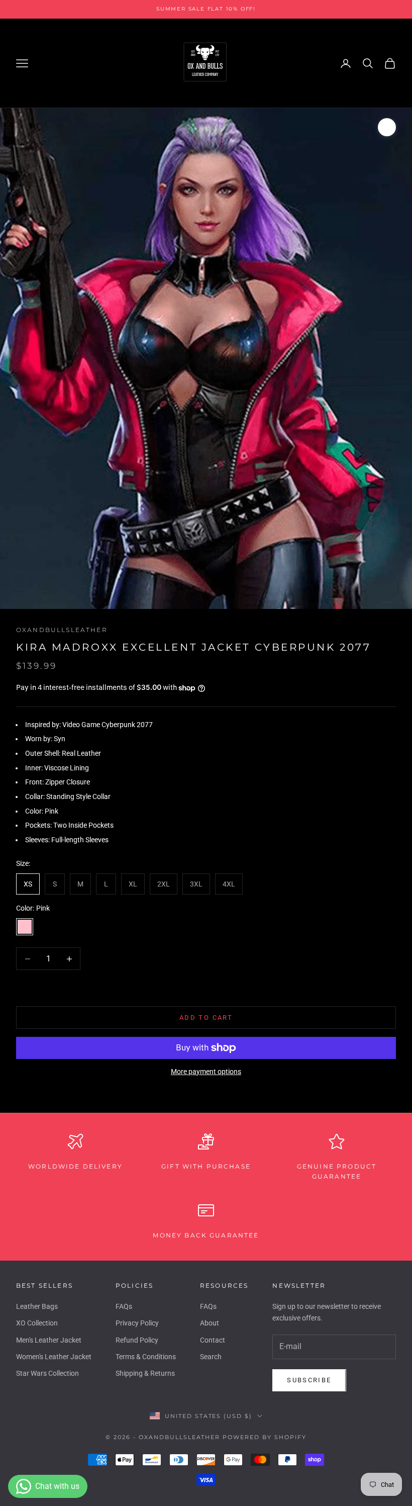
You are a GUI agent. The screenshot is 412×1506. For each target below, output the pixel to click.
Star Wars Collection (47, 1373)
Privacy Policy (137, 1323)
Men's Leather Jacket (48, 1340)
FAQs (124, 1306)
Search (211, 1357)
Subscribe (309, 1380)
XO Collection (37, 1323)
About (209, 1323)
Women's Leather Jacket (53, 1357)
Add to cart (206, 1017)
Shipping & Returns (145, 1373)
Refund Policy (137, 1340)
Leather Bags (37, 1306)
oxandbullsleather (62, 630)
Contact (212, 1340)
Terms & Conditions (146, 1357)
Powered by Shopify (264, 1437)
